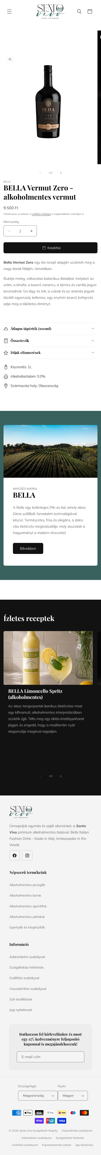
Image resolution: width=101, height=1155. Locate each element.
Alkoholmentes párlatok (27, 917)
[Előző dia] (40, 173)
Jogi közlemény (84, 1145)
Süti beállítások (20, 999)
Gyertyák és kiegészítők (27, 927)
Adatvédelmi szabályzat (27, 957)
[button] (9, 11)
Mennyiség (11, 221)
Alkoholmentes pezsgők (27, 885)
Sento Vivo (26, 1130)
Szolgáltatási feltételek (26, 967)
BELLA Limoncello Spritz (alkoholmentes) (35, 694)
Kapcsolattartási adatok (56, 1145)
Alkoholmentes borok (25, 895)
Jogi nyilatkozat (20, 1010)
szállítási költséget (41, 214)
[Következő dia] (61, 173)
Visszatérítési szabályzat (28, 989)
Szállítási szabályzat (24, 978)
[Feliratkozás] (79, 1056)
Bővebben (28, 548)
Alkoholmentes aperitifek (28, 906)
